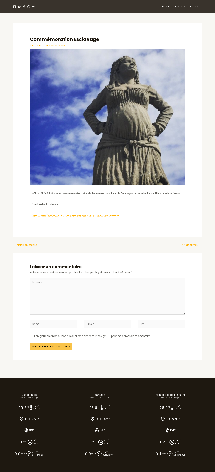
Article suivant (192, 245)
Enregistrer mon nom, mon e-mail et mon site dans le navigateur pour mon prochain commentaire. (92, 336)
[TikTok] (24, 6)
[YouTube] (19, 6)
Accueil (165, 6)
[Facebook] (14, 6)
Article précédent (25, 245)
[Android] (33, 6)
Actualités (179, 6)
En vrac (65, 45)
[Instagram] (28, 6)
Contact (194, 6)
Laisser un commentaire (44, 45)
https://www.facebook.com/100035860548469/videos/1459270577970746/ (75, 215)
